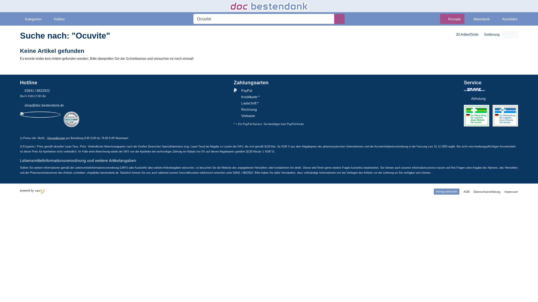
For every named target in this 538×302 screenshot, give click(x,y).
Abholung (478, 98)
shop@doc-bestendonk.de (44, 105)
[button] (31, 19)
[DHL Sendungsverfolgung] (491, 89)
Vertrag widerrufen (447, 191)
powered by (27, 190)
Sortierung (492, 34)
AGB (466, 191)
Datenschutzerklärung (487, 191)
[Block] (506, 35)
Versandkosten (56, 138)
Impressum (511, 191)
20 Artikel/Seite (467, 34)
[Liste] (514, 35)
